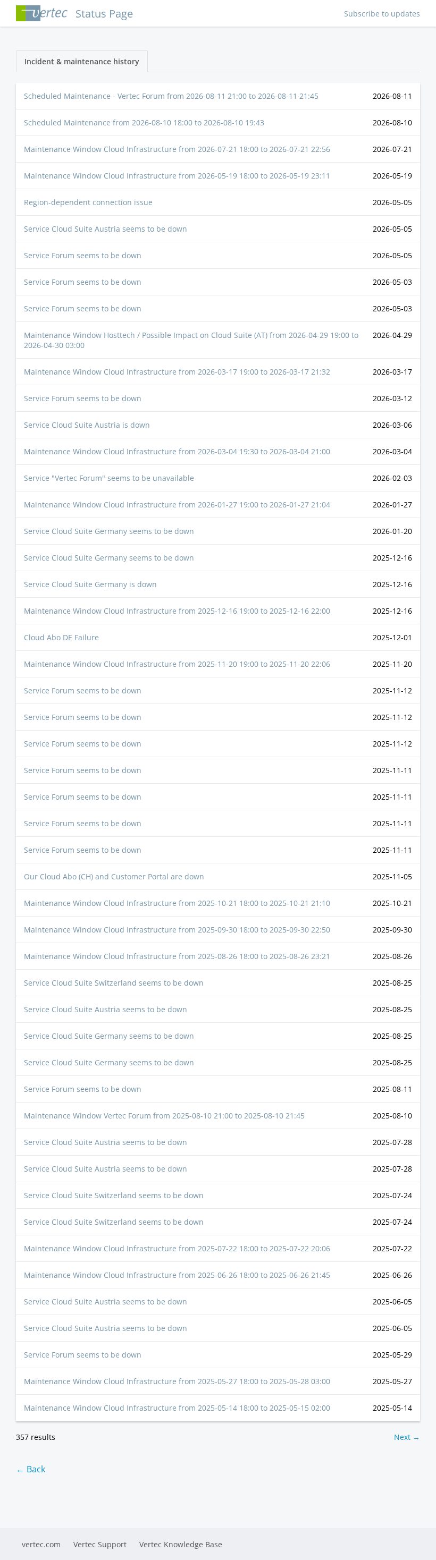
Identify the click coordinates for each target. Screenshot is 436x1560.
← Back (30, 1469)
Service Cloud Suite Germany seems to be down (109, 531)
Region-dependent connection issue (88, 202)
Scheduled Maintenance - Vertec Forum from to (171, 96)
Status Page (104, 13)
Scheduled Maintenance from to (144, 122)
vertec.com (41, 1544)
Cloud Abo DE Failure (61, 637)
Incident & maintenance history (81, 61)
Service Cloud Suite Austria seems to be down (105, 229)
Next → (407, 1437)
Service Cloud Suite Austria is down (87, 425)
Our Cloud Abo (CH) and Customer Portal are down (114, 876)
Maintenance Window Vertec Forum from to (164, 1115)
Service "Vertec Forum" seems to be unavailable (109, 478)
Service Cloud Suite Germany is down (90, 584)
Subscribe (382, 14)
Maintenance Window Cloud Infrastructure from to (177, 149)
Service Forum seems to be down (82, 255)
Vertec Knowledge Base (180, 1544)
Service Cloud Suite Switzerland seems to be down (114, 983)
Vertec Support (100, 1544)
